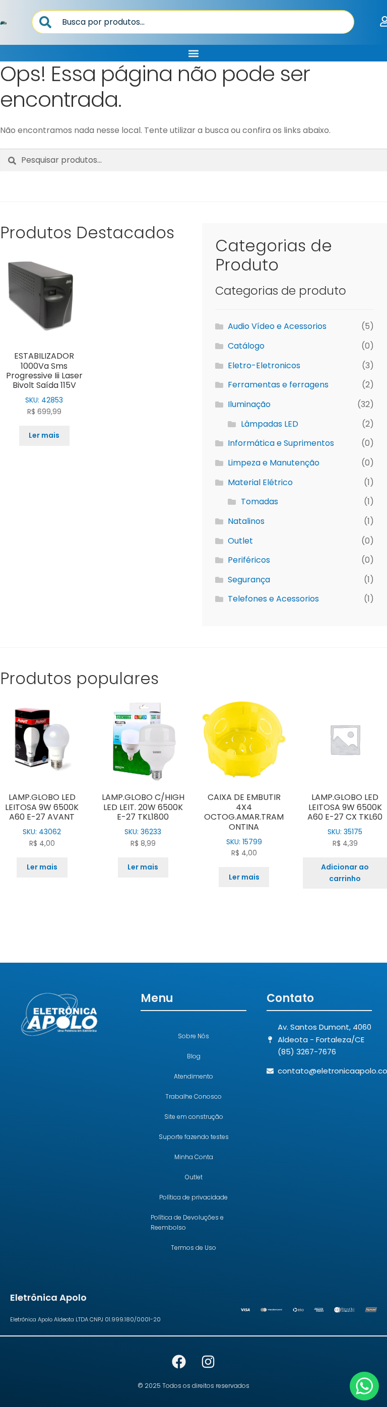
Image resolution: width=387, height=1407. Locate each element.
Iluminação (249, 404)
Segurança (249, 579)
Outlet (240, 541)
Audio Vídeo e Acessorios (277, 326)
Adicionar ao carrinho (345, 873)
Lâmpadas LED (269, 424)
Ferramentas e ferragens (278, 384)
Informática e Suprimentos (281, 443)
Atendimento (193, 1076)
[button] (193, 53)
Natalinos (246, 521)
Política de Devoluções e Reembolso (187, 1222)
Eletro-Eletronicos (264, 365)
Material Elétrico (260, 482)
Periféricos (249, 560)
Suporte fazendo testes (194, 1136)
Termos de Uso (193, 1247)
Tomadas (259, 501)
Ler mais (44, 435)
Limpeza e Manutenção (273, 462)
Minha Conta (193, 1157)
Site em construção (193, 1116)
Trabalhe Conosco (193, 1096)
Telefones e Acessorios (273, 599)
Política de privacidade (193, 1197)
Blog (194, 1056)
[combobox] (193, 22)
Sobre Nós (193, 1036)
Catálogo (246, 346)
